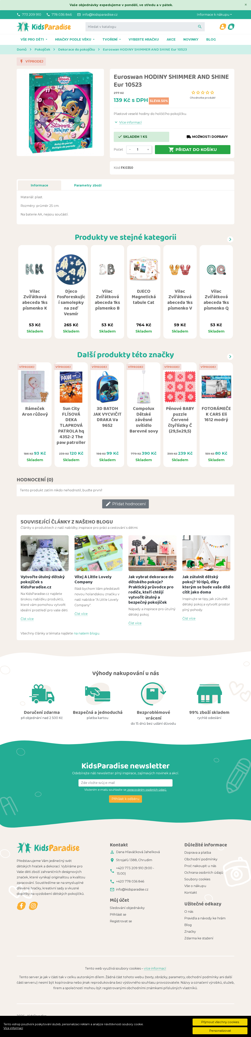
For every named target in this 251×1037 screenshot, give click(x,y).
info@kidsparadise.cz (100, 14)
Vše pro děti (33, 39)
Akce (171, 39)
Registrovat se (121, 921)
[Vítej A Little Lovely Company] (99, 553)
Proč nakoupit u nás (200, 866)
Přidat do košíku (192, 150)
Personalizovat (220, 1030)
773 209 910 (31, 14)
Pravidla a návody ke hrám (205, 918)
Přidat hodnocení (125, 504)
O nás (188, 911)
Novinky (190, 39)
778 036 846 (62, 14)
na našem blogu (86, 633)
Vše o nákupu (195, 886)
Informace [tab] (39, 185)
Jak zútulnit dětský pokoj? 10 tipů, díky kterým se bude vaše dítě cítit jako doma (206, 584)
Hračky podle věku (73, 39)
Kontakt (190, 892)
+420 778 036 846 (130, 881)
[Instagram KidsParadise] (33, 906)
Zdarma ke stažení (198, 938)
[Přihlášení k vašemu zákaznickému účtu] (222, 26)
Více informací (13, 1028)
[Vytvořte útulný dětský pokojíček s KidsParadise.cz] (45, 553)
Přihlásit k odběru (125, 799)
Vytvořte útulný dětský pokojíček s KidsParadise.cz (43, 582)
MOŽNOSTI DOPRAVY (207, 137)
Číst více (27, 619)
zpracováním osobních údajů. (146, 790)
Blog (211, 39)
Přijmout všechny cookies (220, 1022)
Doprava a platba (197, 852)
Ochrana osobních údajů (203, 872)
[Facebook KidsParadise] (21, 906)
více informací (155, 968)
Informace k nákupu (213, 14)
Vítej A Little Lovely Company (93, 579)
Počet (118, 149)
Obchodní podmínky (200, 859)
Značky (190, 931)
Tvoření (110, 39)
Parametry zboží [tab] (88, 185)
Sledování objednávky (127, 908)
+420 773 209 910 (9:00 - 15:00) (135, 870)
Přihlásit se (118, 914)
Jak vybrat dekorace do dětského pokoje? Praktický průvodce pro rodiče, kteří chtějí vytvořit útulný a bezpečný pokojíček (151, 589)
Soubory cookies (197, 879)
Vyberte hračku (144, 39)
